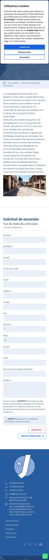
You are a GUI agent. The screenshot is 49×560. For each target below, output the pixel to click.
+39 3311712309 (16, 490)
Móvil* (6, 280)
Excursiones (13, 83)
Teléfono (7, 291)
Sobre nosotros (11, 521)
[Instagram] (35, 544)
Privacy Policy (11, 533)
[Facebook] (30, 544)
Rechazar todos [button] (24, 52)
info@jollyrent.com (17, 494)
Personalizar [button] (25, 57)
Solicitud (7, 380)
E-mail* (6, 258)
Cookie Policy (11, 537)
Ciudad (6, 302)
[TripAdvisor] (40, 544)
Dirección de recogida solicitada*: (18, 369)
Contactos (9, 529)
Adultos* (7, 324)
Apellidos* (7, 246)
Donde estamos (12, 525)
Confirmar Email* (11, 269)
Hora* (5, 358)
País (5, 313)
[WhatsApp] (24, 544)
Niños (5, 336)
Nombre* (7, 235)
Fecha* (6, 347)
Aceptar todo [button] (24, 47)
